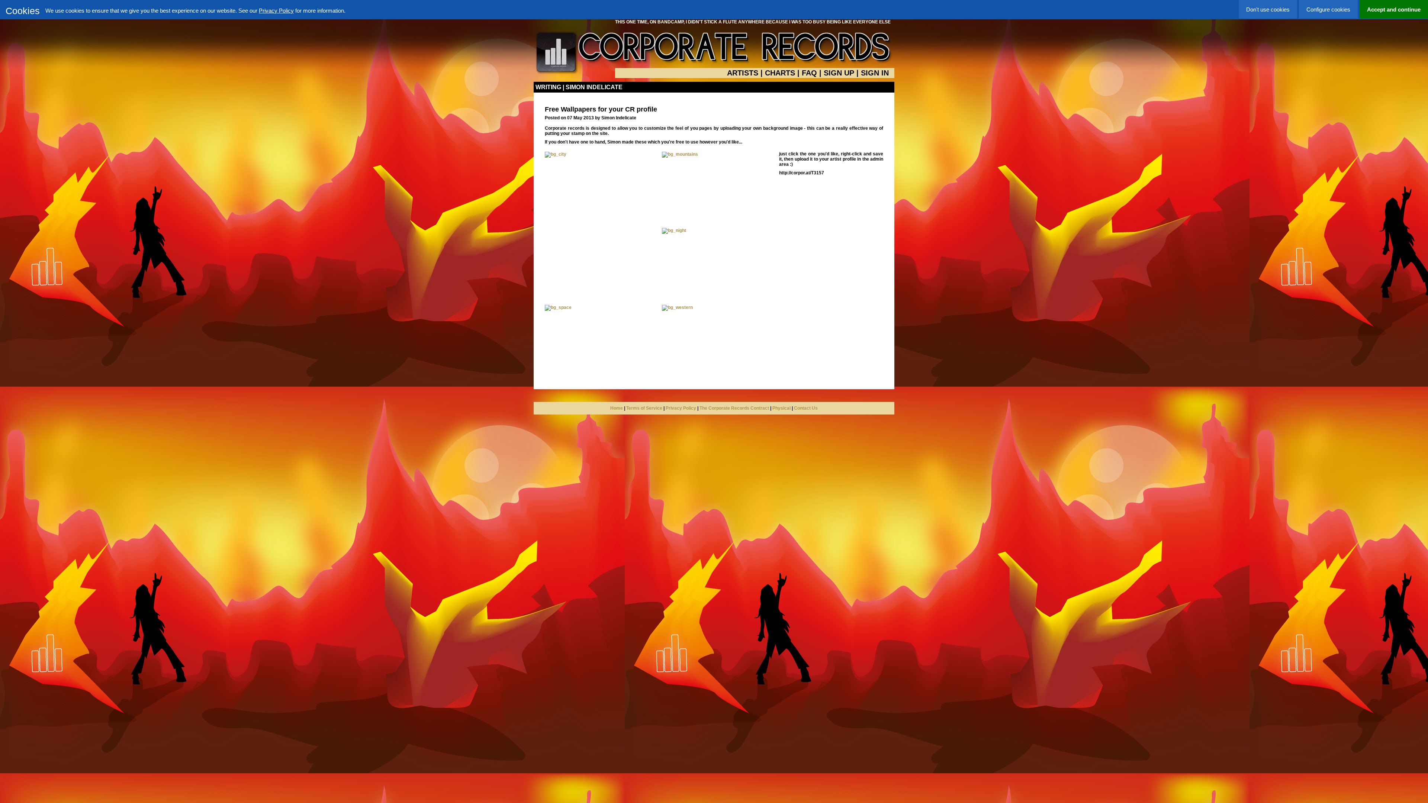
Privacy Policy (276, 10)
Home (616, 408)
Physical (781, 408)
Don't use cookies (1268, 9)
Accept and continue (1394, 9)
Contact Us (806, 408)
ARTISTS (742, 73)
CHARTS (780, 73)
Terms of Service (644, 408)
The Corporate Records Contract (734, 408)
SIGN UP (839, 73)
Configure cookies (1328, 9)
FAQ (809, 73)
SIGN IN (875, 73)
